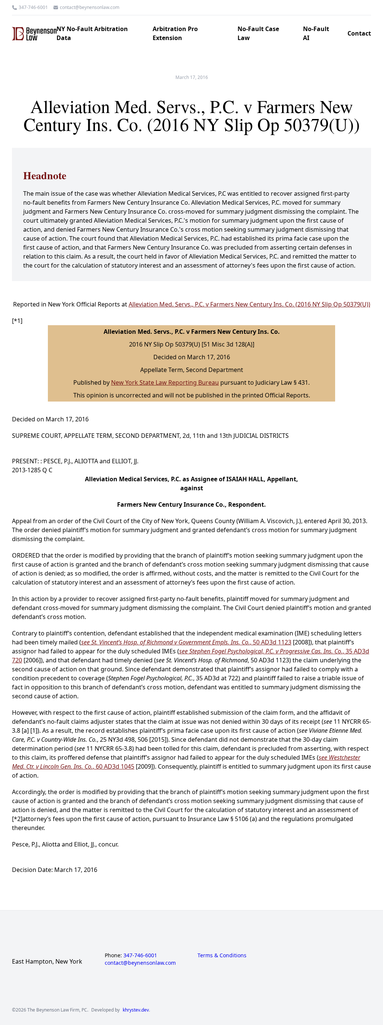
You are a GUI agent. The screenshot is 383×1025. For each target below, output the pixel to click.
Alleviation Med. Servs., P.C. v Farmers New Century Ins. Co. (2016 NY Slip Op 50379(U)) (249, 304)
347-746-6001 (33, 7)
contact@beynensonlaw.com (89, 7)
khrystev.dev (136, 1010)
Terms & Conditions (221, 955)
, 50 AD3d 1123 (186, 642)
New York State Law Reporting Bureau (165, 382)
